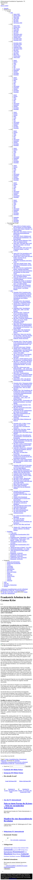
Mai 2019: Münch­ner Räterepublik (22, 505)
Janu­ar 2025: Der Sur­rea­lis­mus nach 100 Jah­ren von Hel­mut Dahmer (22, 254)
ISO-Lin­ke (9, 570)
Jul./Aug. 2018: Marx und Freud (21, 524)
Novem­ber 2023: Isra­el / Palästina (22, 347)
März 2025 (16, 28)
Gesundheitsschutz (14, 759)
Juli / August (16, 69)
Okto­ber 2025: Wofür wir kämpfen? (22, 280)
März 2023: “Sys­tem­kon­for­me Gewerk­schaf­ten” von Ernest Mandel (22, 373)
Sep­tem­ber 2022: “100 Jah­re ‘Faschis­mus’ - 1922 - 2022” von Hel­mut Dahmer (21, 397)
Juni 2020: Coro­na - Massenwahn (22, 478)
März (14, 63)
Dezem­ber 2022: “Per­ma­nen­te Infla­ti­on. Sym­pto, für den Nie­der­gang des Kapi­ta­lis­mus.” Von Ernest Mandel (22, 384)
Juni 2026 (15, 21)
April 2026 (16, 18)
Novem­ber (16, 73)
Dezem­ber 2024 (17, 43)
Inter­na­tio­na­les (10, 569)
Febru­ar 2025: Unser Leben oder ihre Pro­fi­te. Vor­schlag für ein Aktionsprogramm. (22, 258)
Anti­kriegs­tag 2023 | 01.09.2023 (18, 554)
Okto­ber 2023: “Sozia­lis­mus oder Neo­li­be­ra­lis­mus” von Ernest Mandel (22, 349)
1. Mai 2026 (13, 533)
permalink (17, 760)
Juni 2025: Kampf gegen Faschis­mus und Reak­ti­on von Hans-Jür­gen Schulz (22, 272)
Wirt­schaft (9, 580)
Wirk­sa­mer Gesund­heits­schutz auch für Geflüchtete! (14, 589)
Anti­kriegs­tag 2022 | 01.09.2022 (18, 557)
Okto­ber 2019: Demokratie (20, 497)
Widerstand (3, 760)
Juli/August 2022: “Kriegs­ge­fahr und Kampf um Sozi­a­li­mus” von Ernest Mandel (22, 402)
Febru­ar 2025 (16, 27)
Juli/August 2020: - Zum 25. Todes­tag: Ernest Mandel (22, 476)
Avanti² (25, 592)
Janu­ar (15, 60)
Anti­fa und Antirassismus (13, 562)
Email (5, 864)
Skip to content (4, 5)
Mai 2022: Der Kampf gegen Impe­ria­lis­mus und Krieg (22, 408)
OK (27, 766)
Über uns (6, 583)
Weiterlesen (14, 878)
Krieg (25, 851)
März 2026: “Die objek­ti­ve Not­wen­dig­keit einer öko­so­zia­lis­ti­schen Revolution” (22, 233)
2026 (11, 12)
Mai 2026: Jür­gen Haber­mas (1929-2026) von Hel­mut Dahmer (22, 241)
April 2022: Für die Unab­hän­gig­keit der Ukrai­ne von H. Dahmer (22, 411)
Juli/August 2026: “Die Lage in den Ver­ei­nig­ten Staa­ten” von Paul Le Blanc (22, 249)
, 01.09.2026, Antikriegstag (18, 840)
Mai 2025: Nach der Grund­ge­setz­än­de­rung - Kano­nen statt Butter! (22, 268)
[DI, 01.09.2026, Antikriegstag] (8, 840)
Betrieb (12, 847)
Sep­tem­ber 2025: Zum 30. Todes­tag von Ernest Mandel (22, 278)
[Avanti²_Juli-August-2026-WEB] (11, 792)
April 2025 (16, 30)
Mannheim (8, 854)
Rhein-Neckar (17, 854)
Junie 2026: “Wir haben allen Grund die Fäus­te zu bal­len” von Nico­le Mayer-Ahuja (22, 245)
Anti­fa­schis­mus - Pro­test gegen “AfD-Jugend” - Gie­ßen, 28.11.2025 (19, 539)
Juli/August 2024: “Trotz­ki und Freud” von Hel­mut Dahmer (21, 313)
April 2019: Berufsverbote (20, 507)
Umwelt (9, 579)
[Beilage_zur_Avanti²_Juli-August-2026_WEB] (25, 792)
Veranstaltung (17, 856)
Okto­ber (15, 71)
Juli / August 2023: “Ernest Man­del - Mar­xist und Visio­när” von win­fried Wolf (22, 356)
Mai (14, 66)
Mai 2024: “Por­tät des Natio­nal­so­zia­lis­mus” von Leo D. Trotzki (22, 319)
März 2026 (16, 17)
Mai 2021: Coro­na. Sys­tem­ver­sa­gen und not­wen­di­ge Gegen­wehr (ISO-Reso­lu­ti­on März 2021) (22, 445)
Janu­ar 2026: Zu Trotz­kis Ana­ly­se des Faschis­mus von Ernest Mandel (22, 226)
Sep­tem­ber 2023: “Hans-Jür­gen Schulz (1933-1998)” (21, 352)
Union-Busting (12, 856)
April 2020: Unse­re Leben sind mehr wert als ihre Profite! (22, 481)
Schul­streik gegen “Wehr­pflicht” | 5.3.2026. (21, 537)
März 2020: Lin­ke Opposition (21, 484)
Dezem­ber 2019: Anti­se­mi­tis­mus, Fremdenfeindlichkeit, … (21, 492)
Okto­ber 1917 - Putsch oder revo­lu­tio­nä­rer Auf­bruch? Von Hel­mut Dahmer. (22, 529)
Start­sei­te (6, 8)
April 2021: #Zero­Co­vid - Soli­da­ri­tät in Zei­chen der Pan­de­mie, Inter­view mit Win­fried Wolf (22, 449)
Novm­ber (15, 126)
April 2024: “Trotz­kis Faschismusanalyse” (18, 321)
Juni (14, 67)
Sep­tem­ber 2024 (17, 47)
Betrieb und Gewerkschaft (13, 563)
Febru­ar (15, 61)
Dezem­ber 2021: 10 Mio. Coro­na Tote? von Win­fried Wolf (21, 424)
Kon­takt (6, 586)
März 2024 (16, 54)
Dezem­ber (16, 74)
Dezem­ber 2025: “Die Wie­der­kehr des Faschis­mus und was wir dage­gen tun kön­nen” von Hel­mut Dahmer (22, 287)
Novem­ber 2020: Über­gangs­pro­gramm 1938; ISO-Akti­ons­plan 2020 (22, 470)
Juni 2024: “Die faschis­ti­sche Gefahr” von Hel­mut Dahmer (20, 316)
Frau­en (9, 564)
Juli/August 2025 (17, 34)
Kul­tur (8, 573)
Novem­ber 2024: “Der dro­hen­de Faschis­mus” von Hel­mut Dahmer (22, 301)
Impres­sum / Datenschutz (10, 585)
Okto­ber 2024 (17, 46)
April (14, 64)
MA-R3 (4, 592)
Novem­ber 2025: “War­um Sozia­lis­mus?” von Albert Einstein (22, 283)
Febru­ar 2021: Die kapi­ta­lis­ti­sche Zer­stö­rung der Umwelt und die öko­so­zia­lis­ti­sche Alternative (22, 456)
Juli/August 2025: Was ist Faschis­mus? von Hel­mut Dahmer (22, 275)
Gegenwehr (8, 849)
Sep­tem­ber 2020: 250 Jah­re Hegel (22, 474)
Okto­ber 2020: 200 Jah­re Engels (21, 472)
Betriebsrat (16, 847)
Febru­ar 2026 (16, 15)
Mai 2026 (15, 20)
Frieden (26, 847)
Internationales (11, 593)
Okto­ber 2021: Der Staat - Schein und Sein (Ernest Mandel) (21, 430)
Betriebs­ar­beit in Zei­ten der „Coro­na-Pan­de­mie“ (13, 590)
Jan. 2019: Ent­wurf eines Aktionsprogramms (19, 512)
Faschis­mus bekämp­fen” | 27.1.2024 (19, 549)
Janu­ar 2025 (16, 25)
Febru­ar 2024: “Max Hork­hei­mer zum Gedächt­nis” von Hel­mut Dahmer (21, 331)
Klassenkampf (22, 759)
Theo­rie (9, 577)
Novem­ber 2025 (17, 38)
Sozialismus (6, 856)
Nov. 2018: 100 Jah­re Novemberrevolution (18, 519)
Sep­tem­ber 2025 (17, 35)
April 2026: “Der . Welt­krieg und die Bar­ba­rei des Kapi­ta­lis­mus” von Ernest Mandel (22, 237)
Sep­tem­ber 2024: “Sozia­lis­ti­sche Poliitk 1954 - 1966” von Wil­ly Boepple (21, 309)
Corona (6, 759)
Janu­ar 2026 (16, 14)
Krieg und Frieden (11, 572)
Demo (19, 847)
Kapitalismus (8, 852)
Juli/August (16, 86)
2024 (11, 291)
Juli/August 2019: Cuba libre (20, 501)
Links (5, 582)
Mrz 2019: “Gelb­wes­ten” (19, 508)
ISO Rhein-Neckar (24, 849)
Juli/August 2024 (17, 48)
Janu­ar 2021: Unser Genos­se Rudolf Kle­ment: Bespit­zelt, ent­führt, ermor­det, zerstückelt (22, 461)
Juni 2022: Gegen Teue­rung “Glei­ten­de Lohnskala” (22, 405)
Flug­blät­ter (9, 531)
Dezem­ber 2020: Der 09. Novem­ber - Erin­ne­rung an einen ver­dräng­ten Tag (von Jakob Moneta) (22, 467)
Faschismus (23, 847)
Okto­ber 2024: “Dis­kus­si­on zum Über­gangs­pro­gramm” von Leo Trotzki (21, 305)
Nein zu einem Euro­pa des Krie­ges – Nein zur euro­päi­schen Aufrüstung (18, 805)
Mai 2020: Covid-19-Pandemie (21, 479)
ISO (19, 849)
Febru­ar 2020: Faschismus (20, 485)
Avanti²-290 (4, 593)
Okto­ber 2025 (17, 37)
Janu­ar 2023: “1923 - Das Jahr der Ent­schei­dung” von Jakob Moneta (22, 379)
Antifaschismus (7, 847)
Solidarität (25, 854)
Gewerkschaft (15, 849)
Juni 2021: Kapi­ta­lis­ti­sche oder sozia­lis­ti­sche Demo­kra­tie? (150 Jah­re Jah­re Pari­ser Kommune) (22, 441)
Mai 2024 (15, 50)
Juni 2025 (15, 33)
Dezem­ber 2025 (17, 40)
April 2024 (16, 51)
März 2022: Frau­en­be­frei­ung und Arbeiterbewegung (21, 414)
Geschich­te (10, 566)
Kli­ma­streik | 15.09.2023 (16, 553)
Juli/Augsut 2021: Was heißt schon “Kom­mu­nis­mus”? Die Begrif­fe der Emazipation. (22, 436)
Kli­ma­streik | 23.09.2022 (16, 556)
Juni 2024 (15, 53)
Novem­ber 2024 (17, 44)
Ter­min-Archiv (11, 576)
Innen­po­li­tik (10, 567)
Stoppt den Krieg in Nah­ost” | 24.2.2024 (20, 547)
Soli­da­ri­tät (9, 574)
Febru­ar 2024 (16, 56)
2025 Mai (15, 31)
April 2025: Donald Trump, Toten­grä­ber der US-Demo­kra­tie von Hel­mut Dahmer (22, 265)
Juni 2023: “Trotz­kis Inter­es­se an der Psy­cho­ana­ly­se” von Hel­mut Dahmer (22, 359)
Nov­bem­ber (16, 195)
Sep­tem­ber (16, 70)
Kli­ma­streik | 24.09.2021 (16, 559)
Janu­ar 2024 (16, 57)
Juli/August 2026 (17, 22)
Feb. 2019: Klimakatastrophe (20, 510)
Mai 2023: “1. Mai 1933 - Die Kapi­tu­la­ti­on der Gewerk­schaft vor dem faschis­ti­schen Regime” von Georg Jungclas (22, 363)
